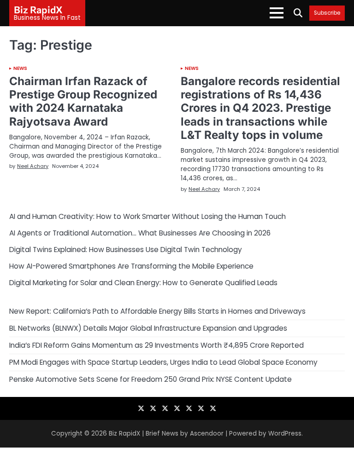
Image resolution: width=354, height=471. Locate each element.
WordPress (284, 433)
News (20, 68)
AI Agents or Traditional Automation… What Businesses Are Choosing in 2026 (140, 233)
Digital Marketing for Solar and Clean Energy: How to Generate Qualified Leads (143, 282)
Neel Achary (32, 166)
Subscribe (327, 13)
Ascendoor (207, 433)
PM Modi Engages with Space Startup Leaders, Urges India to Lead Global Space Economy (163, 362)
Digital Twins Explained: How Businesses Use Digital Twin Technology (125, 249)
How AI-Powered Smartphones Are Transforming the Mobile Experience (131, 266)
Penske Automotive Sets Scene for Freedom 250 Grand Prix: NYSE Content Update (150, 379)
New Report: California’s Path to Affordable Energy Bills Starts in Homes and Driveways (157, 311)
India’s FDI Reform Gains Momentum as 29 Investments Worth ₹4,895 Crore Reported (156, 345)
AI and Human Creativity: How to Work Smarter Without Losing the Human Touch (147, 216)
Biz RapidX (38, 9)
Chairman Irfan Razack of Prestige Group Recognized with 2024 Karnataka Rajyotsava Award (83, 101)
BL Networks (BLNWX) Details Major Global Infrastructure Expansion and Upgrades (148, 328)
